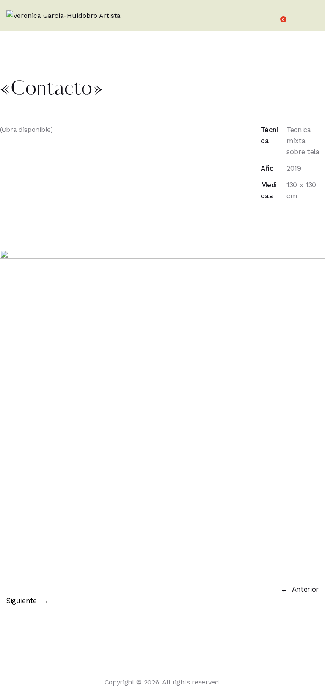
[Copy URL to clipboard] (263, 235)
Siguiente (21, 600)
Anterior (305, 589)
